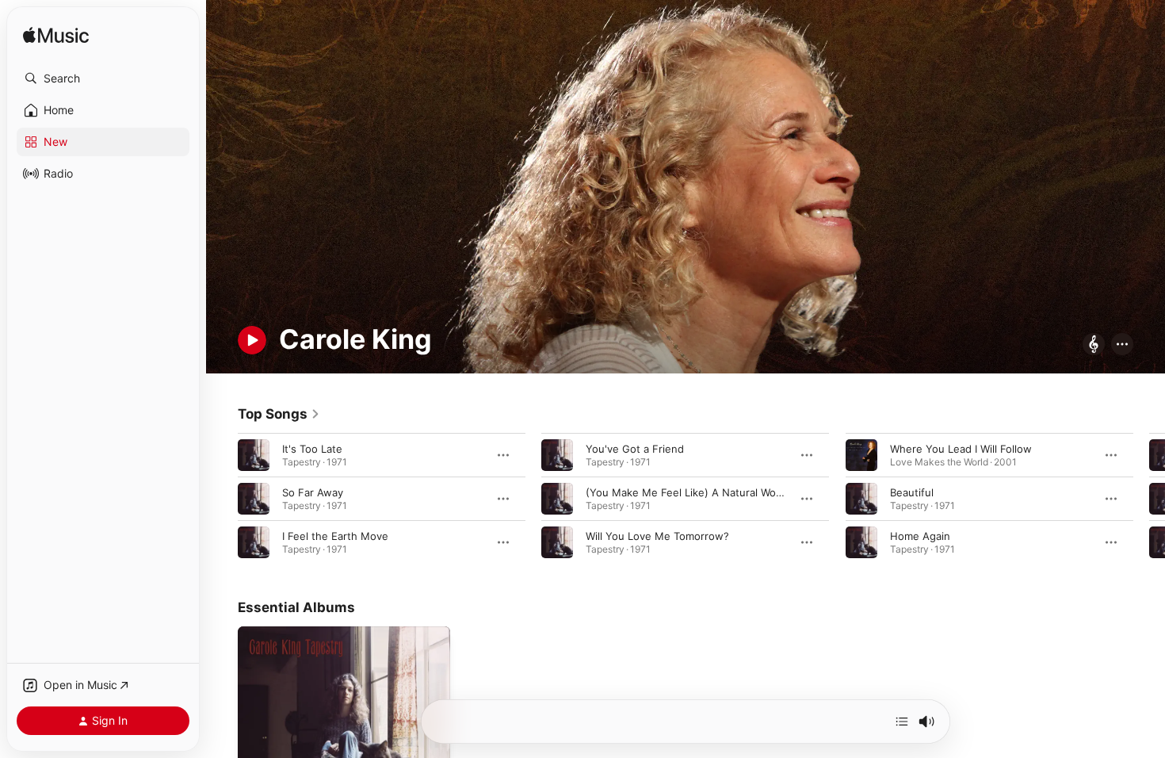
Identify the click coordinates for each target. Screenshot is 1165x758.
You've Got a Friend (635, 448)
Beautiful (912, 491)
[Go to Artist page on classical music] (1094, 345)
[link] (279, 414)
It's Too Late (312, 448)
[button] (103, 78)
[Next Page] (1149, 498)
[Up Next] (901, 721)
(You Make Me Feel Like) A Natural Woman (691, 491)
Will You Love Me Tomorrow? (657, 535)
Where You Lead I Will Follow (961, 448)
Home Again (920, 535)
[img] (56, 36)
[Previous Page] (222, 498)
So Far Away (312, 491)
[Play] (252, 340)
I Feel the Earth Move (335, 535)
